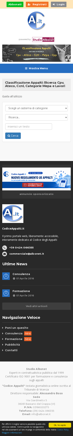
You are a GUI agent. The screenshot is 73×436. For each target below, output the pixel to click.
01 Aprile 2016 (25, 278)
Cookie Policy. (63, 429)
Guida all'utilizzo (12, 96)
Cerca (14, 135)
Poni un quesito (16, 327)
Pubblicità (12, 344)
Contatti (11, 350)
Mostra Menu (38, 68)
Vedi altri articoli (36, 306)
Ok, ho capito (60, 425)
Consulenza (21, 274)
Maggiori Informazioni (12, 432)
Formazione (21, 291)
